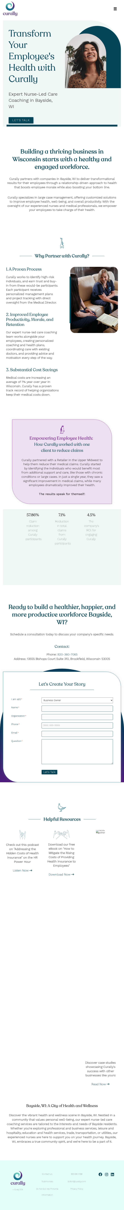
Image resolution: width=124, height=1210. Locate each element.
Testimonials (47, 1181)
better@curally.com (77, 1181)
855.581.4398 (76, 1174)
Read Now (99, 1084)
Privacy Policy (76, 1189)
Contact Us (47, 1174)
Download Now (60, 874)
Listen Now (21, 870)
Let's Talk (49, 772)
